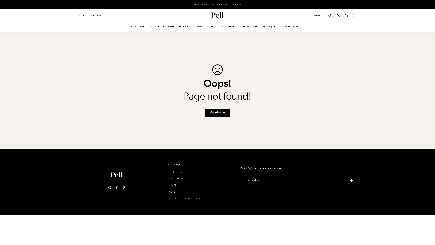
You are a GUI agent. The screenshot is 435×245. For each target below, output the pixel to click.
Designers (96, 16)
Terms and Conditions (184, 198)
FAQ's (172, 192)
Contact (318, 16)
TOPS (143, 27)
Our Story (175, 165)
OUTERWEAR (185, 27)
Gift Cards (175, 178)
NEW (133, 27)
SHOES (200, 27)
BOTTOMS (169, 27)
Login (172, 185)
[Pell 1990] (217, 15)
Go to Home (217, 112)
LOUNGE (212, 27)
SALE (256, 27)
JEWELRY (245, 27)
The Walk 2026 (289, 27)
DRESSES (155, 27)
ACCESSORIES (228, 27)
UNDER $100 (270, 27)
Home (82, 16)
